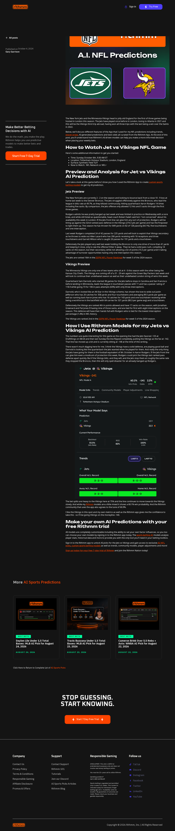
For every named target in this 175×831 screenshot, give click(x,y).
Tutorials (56, 773)
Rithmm (89, 504)
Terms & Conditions (23, 773)
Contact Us (18, 764)
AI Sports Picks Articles (63, 783)
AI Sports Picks (57, 667)
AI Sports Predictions (42, 582)
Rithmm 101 (58, 769)
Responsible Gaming (23, 778)
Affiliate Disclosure (23, 783)
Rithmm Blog (58, 788)
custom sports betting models (86, 545)
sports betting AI (144, 535)
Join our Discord (60, 778)
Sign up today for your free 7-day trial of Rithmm (90, 550)
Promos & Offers (21, 788)
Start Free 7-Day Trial (26, 156)
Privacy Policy (20, 769)
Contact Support (60, 764)
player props (72, 134)
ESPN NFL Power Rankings (108, 257)
